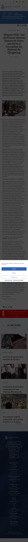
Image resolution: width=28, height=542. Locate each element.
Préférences (14, 277)
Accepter (14, 269)
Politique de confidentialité (18, 280)
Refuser (14, 273)
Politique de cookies (8, 280)
